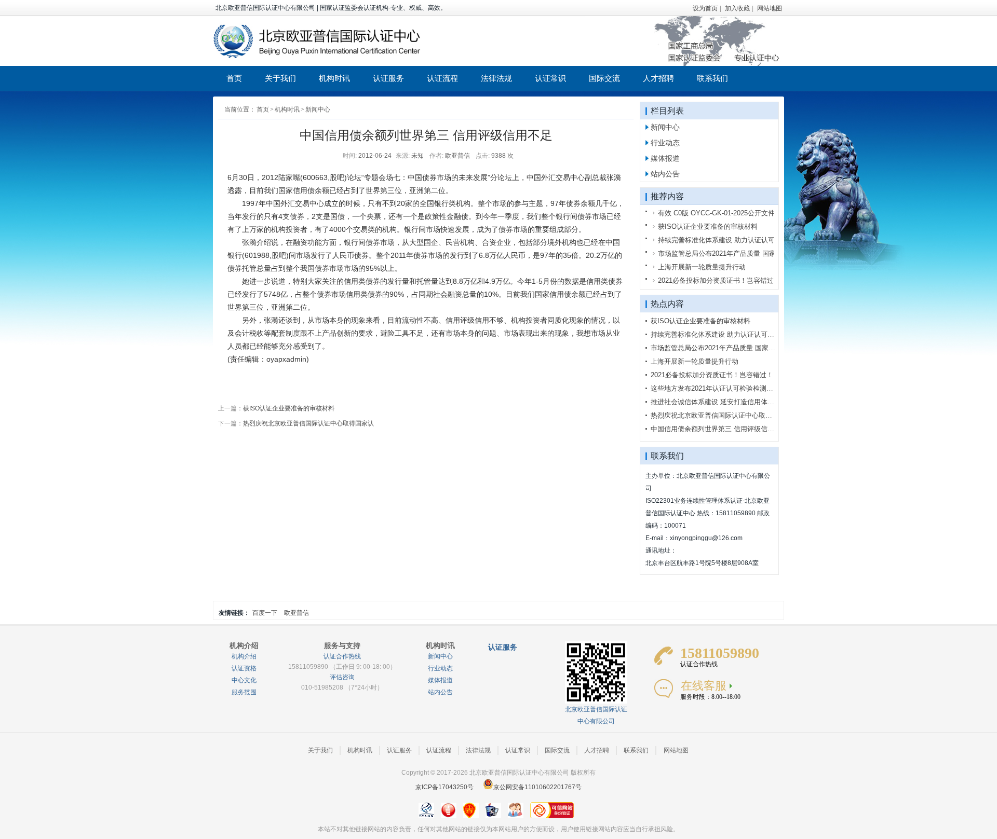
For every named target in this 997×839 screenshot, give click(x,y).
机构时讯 (334, 78)
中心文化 (244, 680)
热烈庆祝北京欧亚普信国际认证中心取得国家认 (308, 423)
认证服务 (388, 78)
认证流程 (442, 78)
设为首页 (705, 8)
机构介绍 (244, 656)
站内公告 (665, 174)
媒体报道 (665, 158)
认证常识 (550, 78)
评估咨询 (342, 677)
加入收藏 (737, 8)
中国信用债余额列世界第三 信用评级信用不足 (719, 429)
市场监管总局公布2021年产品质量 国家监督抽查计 (726, 348)
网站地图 (769, 8)
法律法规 (496, 78)
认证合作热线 (342, 656)
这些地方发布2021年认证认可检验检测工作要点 (722, 388)
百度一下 (264, 612)
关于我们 (280, 78)
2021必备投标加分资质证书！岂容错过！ (712, 375)
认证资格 (244, 668)
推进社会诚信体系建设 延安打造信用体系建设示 (722, 402)
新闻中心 (317, 109)
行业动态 (665, 143)
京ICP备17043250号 (444, 787)
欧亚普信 (296, 612)
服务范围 (244, 692)
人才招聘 (658, 78)
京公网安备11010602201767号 (537, 787)
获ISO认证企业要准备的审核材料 (288, 408)
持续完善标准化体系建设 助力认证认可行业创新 (722, 334)
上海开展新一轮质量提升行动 (694, 361)
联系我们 (712, 78)
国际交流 (604, 78)
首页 (234, 78)
